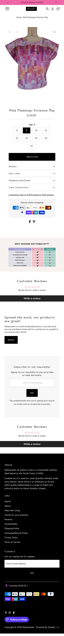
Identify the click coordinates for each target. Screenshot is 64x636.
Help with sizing (12, 510)
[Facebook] (6, 613)
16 (26, 138)
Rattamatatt (28, 627)
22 (31, 145)
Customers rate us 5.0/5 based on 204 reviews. (31, 194)
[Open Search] (47, 8)
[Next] (17, 31)
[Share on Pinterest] (34, 222)
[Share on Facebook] (30, 222)
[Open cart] (57, 8)
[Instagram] (10, 613)
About (8, 505)
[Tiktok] (13, 613)
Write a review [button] (32, 298)
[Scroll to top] (58, 627)
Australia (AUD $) (17, 585)
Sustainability (11, 523)
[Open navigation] (7, 9)
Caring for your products (16, 514)
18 (36, 138)
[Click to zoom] (54, 32)
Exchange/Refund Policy (16, 533)
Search (8, 501)
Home (19, 17)
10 (36, 130)
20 (46, 138)
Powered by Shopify (45, 627)
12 (46, 130)
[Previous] (9, 31)
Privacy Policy (11, 537)
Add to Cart (32, 156)
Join (32, 392)
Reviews (8, 519)
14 (17, 138)
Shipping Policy (12, 528)
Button (11, 339)
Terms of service (12, 542)
